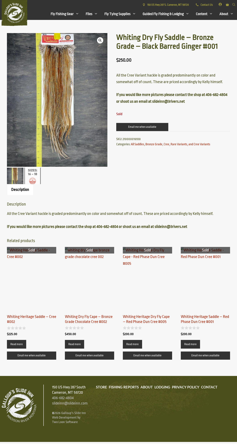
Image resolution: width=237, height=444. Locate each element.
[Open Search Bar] (234, 4)
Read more (16, 344)
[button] (100, 40)
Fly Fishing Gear (62, 14)
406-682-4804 (63, 398)
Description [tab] (20, 189)
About (223, 14)
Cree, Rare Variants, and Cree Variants (187, 144)
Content (201, 14)
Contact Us (206, 4)
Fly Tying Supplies (117, 14)
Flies (89, 14)
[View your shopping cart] (227, 4)
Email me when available (142, 126)
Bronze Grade (153, 144)
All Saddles (137, 144)
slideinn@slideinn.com (70, 403)
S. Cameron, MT (168, 4)
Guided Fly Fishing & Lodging (163, 14)
